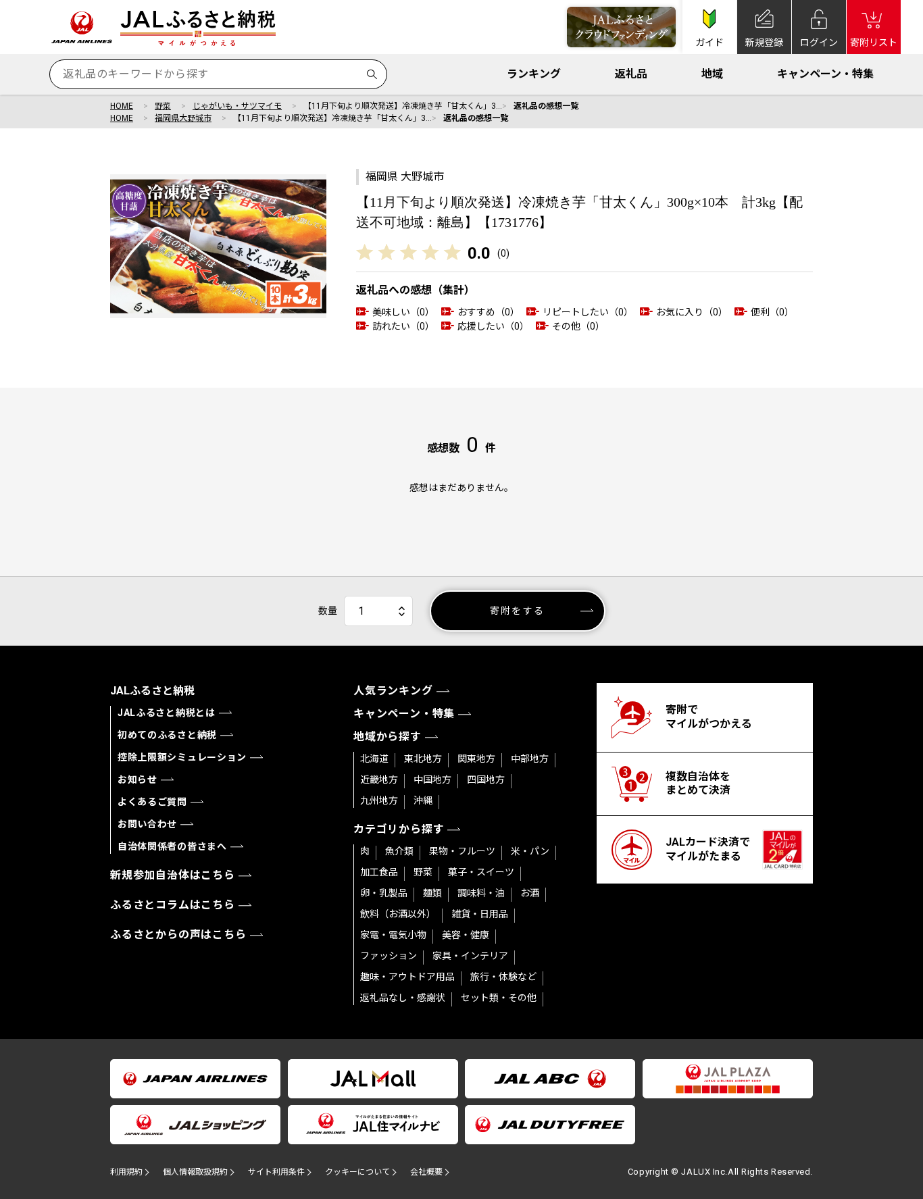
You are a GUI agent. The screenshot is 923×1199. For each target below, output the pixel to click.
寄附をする (517, 610)
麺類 (432, 893)
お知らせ (137, 779)
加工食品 (379, 872)
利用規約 (126, 1172)
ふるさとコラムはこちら (172, 904)
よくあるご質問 (152, 801)
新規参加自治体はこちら (172, 875)
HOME (121, 106)
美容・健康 (465, 934)
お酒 (529, 893)
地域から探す (387, 736)
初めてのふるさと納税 (167, 735)
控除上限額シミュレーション (182, 757)
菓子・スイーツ (481, 872)
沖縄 (423, 800)
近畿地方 (379, 779)
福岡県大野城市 (183, 118)
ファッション (388, 955)
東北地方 (423, 758)
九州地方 (379, 800)
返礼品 (631, 74)
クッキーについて (357, 1172)
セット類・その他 (499, 997)
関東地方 (476, 758)
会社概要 (426, 1172)
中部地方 (530, 758)
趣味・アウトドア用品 (407, 976)
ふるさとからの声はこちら (178, 934)
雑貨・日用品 (479, 914)
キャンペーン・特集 (825, 74)
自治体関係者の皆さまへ (172, 846)
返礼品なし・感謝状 (402, 997)
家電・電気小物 (393, 934)
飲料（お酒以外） (398, 914)
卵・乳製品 (383, 893)
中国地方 (432, 779)
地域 (712, 74)
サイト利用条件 (276, 1172)
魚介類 (399, 851)
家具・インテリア (470, 955)
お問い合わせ (147, 824)
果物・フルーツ (462, 851)
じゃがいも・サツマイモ (237, 106)
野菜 (163, 106)
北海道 (374, 758)
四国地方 (486, 779)
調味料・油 (481, 893)
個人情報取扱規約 (195, 1172)
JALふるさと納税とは (167, 712)
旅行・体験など (503, 976)
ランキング (534, 74)
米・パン (530, 851)
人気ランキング (393, 690)
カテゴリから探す (398, 829)
